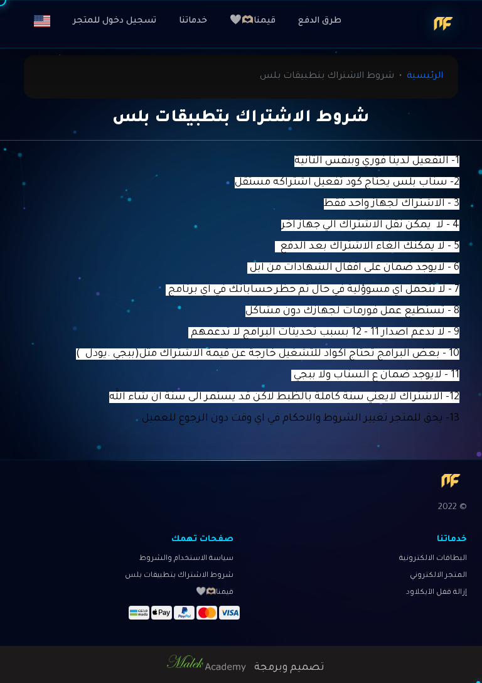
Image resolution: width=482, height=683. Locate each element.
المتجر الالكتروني (438, 576)
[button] (42, 22)
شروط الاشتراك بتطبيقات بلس (179, 576)
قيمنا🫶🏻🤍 (253, 21)
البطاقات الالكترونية (433, 559)
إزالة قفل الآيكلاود (436, 593)
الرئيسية (425, 77)
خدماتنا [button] (193, 21)
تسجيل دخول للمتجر (114, 21)
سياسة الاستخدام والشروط (186, 559)
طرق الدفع (319, 21)
